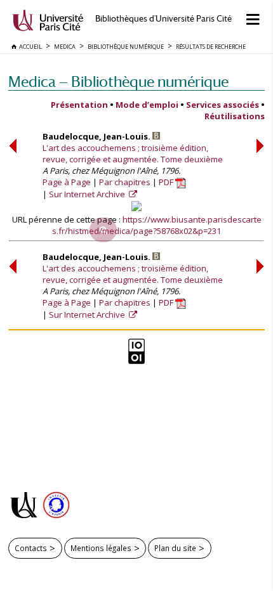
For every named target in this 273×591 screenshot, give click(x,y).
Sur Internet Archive (88, 194)
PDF (167, 182)
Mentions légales (100, 548)
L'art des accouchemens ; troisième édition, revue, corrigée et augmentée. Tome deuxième (133, 153)
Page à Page (67, 182)
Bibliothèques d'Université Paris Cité (163, 18)
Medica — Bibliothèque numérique (118, 81)
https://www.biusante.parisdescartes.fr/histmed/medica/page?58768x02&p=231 (157, 225)
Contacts (31, 548)
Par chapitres (124, 182)
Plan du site (175, 548)
